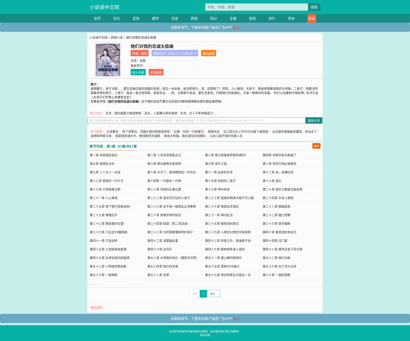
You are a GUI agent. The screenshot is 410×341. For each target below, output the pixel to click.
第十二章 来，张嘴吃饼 (278, 172)
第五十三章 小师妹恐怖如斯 (108, 266)
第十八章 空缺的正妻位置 (164, 189)
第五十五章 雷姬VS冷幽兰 (222, 266)
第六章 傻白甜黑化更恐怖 (164, 163)
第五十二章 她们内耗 (276, 257)
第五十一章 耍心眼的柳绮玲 (223, 257)
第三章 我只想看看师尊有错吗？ (226, 155)
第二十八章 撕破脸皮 (276, 206)
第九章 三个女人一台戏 (105, 172)
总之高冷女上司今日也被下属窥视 (245, 131)
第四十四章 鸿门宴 (275, 240)
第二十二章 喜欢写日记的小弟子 (168, 198)
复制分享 (314, 120)
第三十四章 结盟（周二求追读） (168, 223)
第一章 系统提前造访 (103, 155)
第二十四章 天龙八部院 (278, 198)
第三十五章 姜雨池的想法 (222, 223)
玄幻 (116, 18)
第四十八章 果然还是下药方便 (282, 249)
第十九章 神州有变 (217, 189)
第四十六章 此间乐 (159, 249)
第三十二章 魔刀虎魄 (276, 215)
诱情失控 (214, 131)
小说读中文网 (104, 6)
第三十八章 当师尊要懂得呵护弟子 (170, 232)
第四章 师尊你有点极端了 (279, 155)
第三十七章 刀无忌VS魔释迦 (108, 232)
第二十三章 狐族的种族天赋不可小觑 (229, 198)
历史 (174, 18)
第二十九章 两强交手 (103, 215)
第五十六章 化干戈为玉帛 (279, 266)
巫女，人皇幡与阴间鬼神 (160, 113)
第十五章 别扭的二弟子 (220, 180)
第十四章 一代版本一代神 (164, 180)
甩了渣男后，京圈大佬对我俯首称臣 (146, 131)
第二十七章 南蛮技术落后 (222, 206)
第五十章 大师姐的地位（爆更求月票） (173, 257)
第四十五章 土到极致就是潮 (108, 249)
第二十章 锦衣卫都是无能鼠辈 (282, 189)
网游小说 (117, 37)
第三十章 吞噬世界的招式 (164, 215)
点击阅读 (156, 72)
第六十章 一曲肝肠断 (276, 275)
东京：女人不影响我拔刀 (196, 113)
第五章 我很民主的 (102, 163)
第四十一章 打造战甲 (103, 240)
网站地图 (205, 335)
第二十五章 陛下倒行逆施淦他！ (111, 206)
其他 (252, 18)
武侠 (136, 18)
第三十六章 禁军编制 (276, 223)
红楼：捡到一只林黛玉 (189, 131)
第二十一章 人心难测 (103, 198)
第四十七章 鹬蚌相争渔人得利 (225, 249)
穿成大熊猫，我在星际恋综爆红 (185, 135)
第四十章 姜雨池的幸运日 (279, 232)
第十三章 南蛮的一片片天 (106, 180)
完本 (291, 18)
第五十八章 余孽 (158, 275)
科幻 (213, 18)
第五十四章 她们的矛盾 (162, 266)
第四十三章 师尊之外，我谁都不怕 (228, 240)
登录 (311, 18)
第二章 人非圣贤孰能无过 (164, 155)
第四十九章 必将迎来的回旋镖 (109, 257)
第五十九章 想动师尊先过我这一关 (228, 275)
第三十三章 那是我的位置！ (108, 223)
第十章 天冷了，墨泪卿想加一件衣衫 (171, 172)
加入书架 (138, 72)
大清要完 (112, 131)
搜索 (314, 6)
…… (149, 65)
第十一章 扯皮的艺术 (219, 172)
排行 (271, 18)
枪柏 (144, 53)
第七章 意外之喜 (216, 163)
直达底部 (209, 53)
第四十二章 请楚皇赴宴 (162, 240)
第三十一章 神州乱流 (219, 215)
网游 (194, 18)
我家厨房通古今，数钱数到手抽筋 (137, 135)
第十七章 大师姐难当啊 (105, 189)
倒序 (316, 146)
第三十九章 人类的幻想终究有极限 (228, 232)
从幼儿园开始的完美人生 (226, 135)
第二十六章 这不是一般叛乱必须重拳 (171, 206)
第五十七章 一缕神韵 (103, 275)
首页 (97, 18)
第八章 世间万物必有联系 (279, 163)
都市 (155, 18)
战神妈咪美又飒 (101, 135)
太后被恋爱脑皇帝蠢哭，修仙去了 (294, 131)
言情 (233, 18)
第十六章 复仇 (272, 180)
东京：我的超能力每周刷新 (123, 113)
